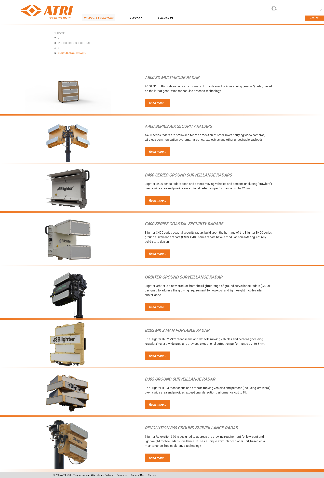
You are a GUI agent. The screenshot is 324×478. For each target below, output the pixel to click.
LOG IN (314, 18)
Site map (152, 475)
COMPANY (136, 17)
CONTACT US (165, 17)
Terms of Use (137, 475)
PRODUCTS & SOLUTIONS (99, 17)
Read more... (157, 103)
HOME (61, 33)
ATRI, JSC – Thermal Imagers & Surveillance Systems (87, 475)
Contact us (122, 475)
